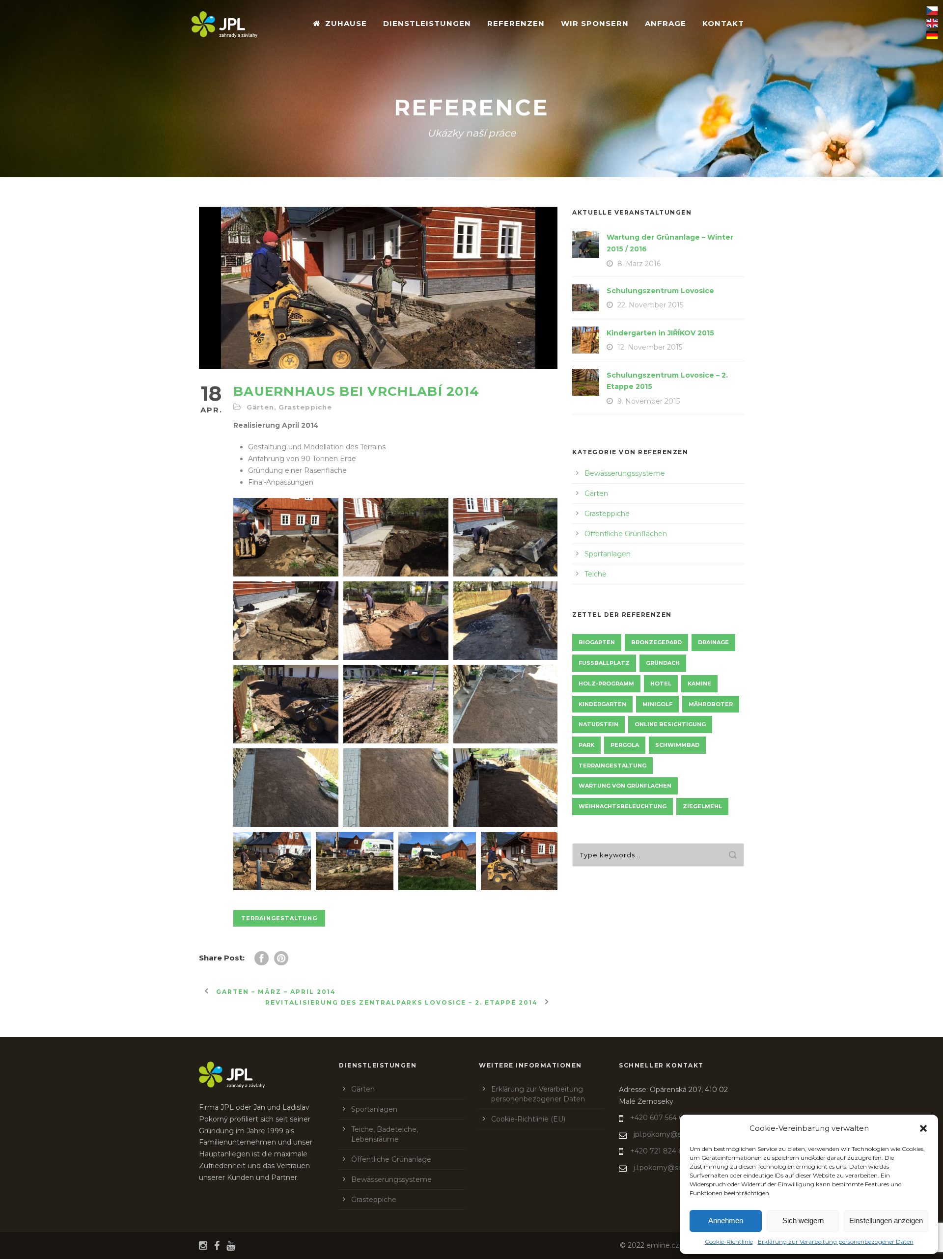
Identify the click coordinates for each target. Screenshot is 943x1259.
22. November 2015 (650, 305)
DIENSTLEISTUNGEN (427, 23)
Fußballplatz (604, 662)
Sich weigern (803, 1220)
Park (586, 744)
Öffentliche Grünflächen (625, 533)
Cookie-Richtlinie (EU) (528, 1119)
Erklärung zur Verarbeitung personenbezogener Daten (836, 1241)
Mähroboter (711, 704)
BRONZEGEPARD (656, 642)
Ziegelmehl (702, 806)
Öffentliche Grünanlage (391, 1159)
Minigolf (657, 704)
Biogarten (597, 642)
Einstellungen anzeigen (886, 1220)
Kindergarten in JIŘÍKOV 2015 (660, 332)
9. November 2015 (648, 401)
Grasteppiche (305, 407)
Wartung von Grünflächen (625, 785)
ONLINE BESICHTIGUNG (670, 724)
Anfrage (665, 23)
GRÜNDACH (663, 662)
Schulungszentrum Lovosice (660, 290)
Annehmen (725, 1220)
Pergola (624, 744)
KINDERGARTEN (602, 704)
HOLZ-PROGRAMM (606, 683)
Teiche (595, 574)
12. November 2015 (649, 347)
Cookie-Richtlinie (729, 1241)
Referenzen (516, 23)
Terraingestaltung (279, 918)
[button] (923, 1128)
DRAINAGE (713, 642)
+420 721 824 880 (661, 1151)
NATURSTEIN (598, 724)
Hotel (660, 683)
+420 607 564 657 (660, 1117)
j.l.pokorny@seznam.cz (673, 1167)
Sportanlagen (607, 553)
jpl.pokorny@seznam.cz (674, 1134)
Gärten (260, 407)
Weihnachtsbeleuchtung (622, 806)
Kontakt (723, 23)
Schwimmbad (677, 744)
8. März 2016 (639, 263)
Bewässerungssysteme (624, 473)
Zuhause (346, 23)
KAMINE (699, 683)
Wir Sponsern (595, 23)
